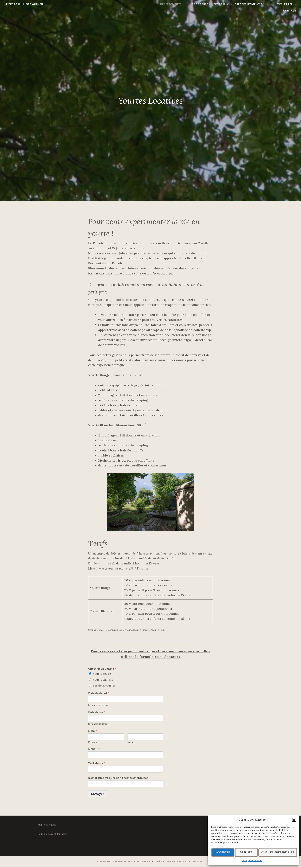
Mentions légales (47, 824)
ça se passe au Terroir (208, 4)
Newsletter (284, 4)
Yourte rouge (102, 673)
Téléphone (96, 763)
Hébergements (171, 4)
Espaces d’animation (250, 4)
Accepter (222, 852)
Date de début (98, 693)
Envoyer (97, 794)
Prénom (92, 742)
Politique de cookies (252, 860)
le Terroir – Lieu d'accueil (24, 4)
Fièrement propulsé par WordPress (123, 861)
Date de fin (96, 712)
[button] (294, 819)
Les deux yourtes (104, 685)
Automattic (194, 861)
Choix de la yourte (102, 668)
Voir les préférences (278, 852)
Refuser (246, 852)
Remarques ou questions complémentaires (118, 777)
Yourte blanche (103, 679)
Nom (92, 731)
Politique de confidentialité (52, 833)
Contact (289, 10)
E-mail (94, 749)
